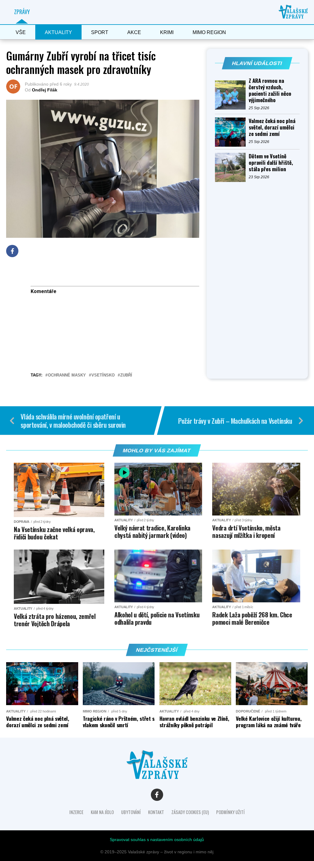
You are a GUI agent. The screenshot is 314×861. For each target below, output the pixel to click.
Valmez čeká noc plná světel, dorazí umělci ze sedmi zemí (272, 127)
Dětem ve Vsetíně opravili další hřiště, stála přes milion (271, 162)
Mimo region (209, 32)
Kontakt (156, 812)
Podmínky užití (230, 812)
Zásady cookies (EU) (190, 812)
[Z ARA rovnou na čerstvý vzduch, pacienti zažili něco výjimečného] (232, 95)
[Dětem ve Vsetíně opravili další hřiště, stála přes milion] (232, 167)
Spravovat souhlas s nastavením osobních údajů (157, 839)
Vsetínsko (103, 375)
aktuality (58, 32)
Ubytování (131, 812)
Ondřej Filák (44, 89)
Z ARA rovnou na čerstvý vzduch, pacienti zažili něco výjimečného (270, 90)
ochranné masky (67, 375)
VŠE (21, 32)
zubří (126, 375)
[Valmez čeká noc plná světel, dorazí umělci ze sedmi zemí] (232, 132)
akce (134, 32)
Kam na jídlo (102, 812)
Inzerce (76, 812)
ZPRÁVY (22, 12)
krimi (167, 32)
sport (99, 32)
